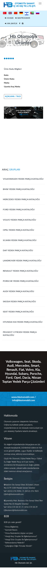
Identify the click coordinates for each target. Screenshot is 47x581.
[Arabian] (32, 13)
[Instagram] (22, 23)
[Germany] (21, 13)
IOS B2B (9, 18)
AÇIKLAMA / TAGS (13, 96)
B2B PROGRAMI (23, 18)
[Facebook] (19, 23)
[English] (10, 13)
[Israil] (26, 13)
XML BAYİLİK (11, 23)
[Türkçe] (5, 13)
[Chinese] (15, 13)
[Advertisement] (23, 142)
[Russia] (37, 13)
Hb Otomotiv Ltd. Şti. (23, 563)
